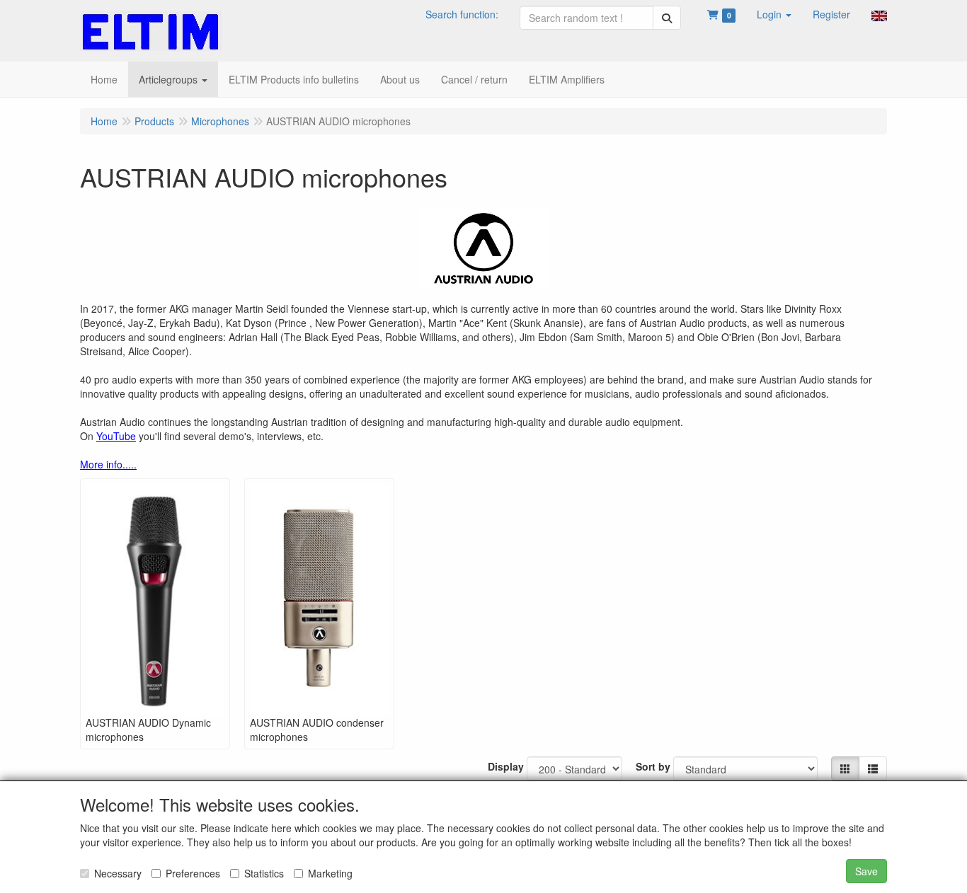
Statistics (264, 873)
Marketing (330, 873)
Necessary (118, 873)
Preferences (193, 873)
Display (506, 766)
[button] (774, 14)
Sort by (653, 766)
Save (866, 871)
